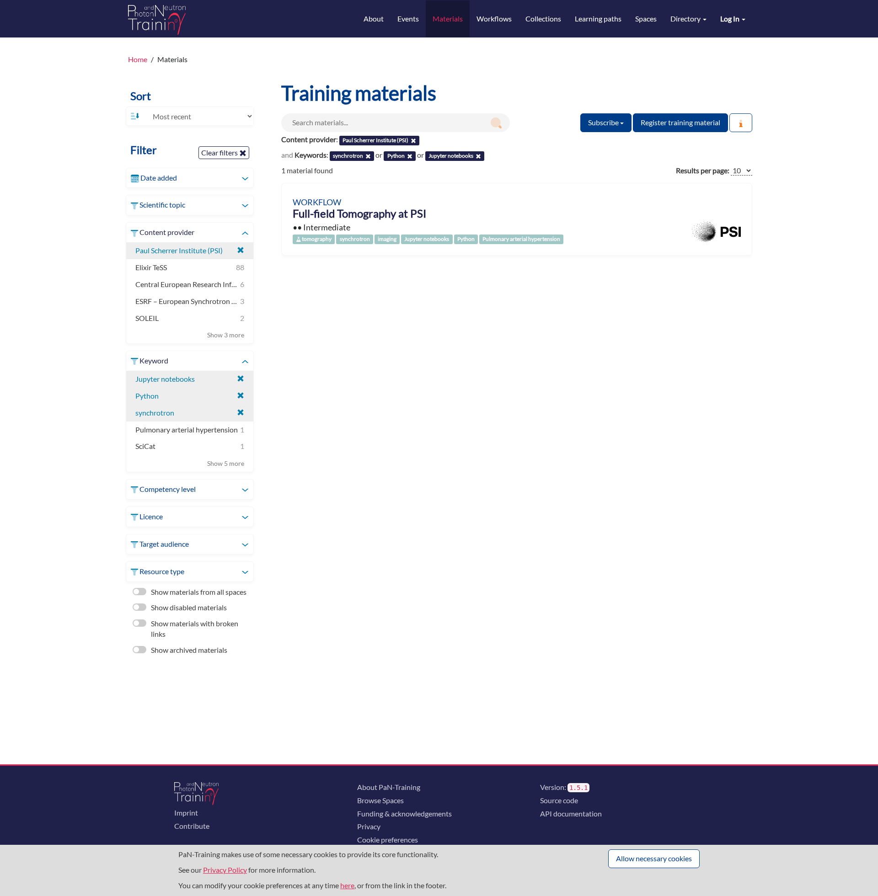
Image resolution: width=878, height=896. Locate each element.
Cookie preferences (387, 839)
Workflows (494, 18)
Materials (448, 18)
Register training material (680, 122)
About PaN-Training (388, 787)
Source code (559, 800)
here (347, 885)
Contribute (191, 825)
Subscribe (604, 122)
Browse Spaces (380, 800)
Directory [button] (686, 18)
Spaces (646, 18)
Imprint (186, 812)
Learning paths (598, 18)
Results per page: (702, 170)
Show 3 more (225, 335)
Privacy (368, 826)
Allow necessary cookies (654, 858)
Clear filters (220, 152)
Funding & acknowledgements (404, 813)
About (374, 18)
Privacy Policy (225, 869)
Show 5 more (225, 463)
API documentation (571, 813)
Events (408, 18)
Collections (543, 18)
